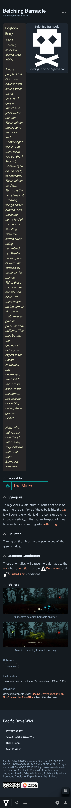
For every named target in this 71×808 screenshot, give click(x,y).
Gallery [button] (13, 584)
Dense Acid (53, 568)
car (5, 568)
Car (64, 509)
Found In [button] (15, 478)
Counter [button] (14, 534)
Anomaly (11, 666)
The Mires (22, 485)
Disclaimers (13, 742)
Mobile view (13, 749)
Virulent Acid (17, 574)
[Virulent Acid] (6, 574)
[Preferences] (57, 802)
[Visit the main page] (6, 802)
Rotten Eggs (50, 524)
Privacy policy (14, 730)
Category (8, 660)
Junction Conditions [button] (24, 556)
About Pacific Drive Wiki (20, 736)
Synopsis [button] (15, 497)
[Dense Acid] (43, 568)
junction (23, 568)
